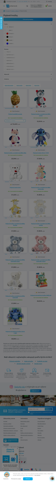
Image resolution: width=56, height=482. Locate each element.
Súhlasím (28, 478)
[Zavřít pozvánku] (53, 461)
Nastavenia (5, 478)
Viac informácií (37, 475)
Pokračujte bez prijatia (16, 478)
